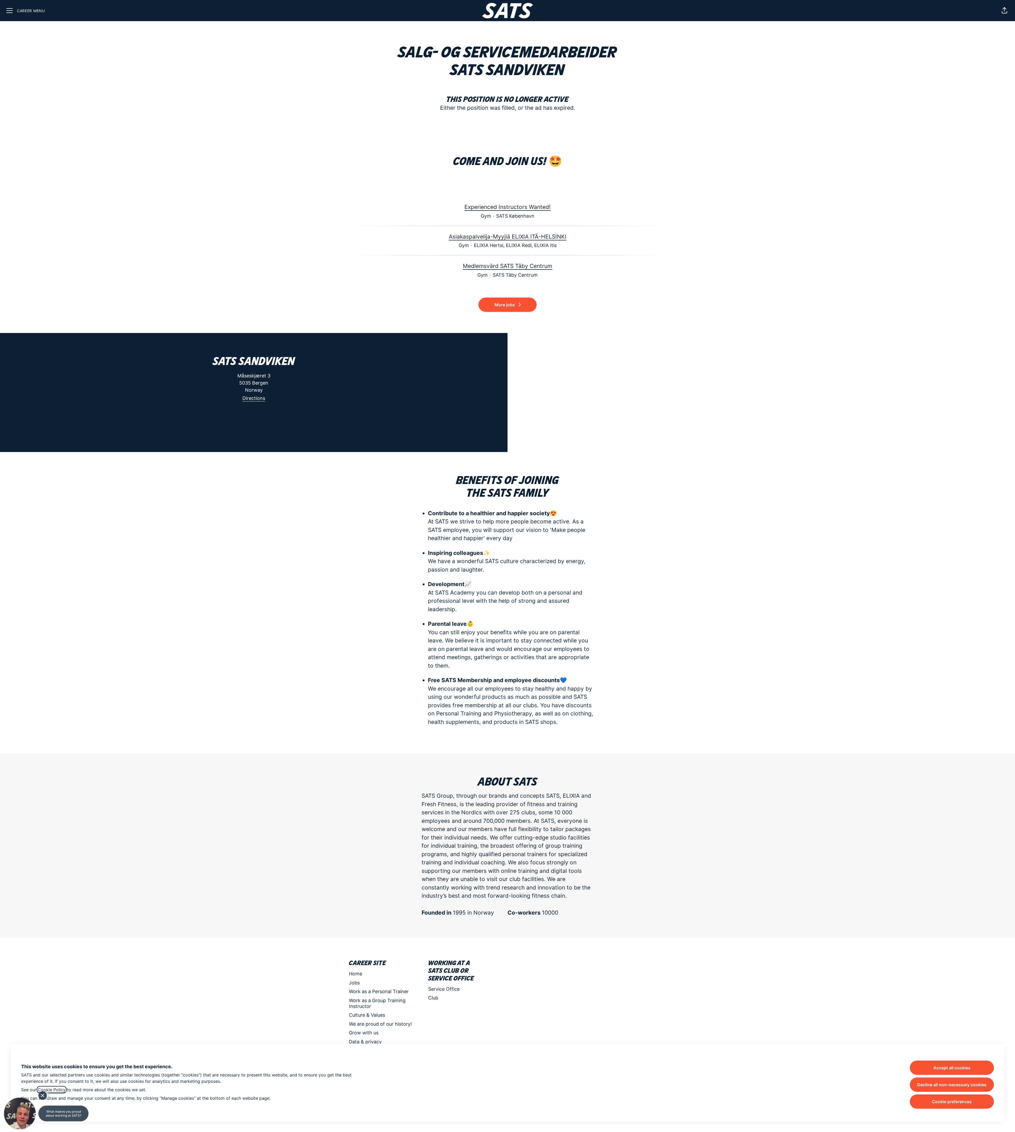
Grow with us (364, 1032)
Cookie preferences (952, 1101)
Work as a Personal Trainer (379, 991)
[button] (1004, 10)
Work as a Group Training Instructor (377, 1003)
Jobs (354, 982)
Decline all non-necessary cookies (951, 1084)
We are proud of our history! (380, 1024)
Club (433, 998)
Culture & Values (367, 1015)
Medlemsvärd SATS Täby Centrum (507, 266)
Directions (253, 398)
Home (355, 973)
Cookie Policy (52, 1089)
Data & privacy (365, 1041)
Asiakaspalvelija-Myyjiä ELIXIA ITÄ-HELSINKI (507, 236)
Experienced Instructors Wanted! (507, 207)
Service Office (444, 989)
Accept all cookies (951, 1067)
